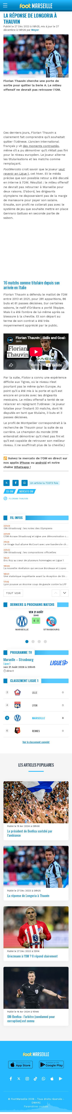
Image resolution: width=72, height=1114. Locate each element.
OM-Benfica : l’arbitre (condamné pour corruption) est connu (31, 1018)
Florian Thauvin (18, 498)
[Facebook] (15, 483)
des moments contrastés (41, 146)
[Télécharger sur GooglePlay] (51, 1068)
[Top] (61, 1105)
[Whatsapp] (25, 483)
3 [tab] (39, 641)
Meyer (35, 29)
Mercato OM (26, 491)
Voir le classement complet (36, 742)
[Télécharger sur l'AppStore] (20, 1068)
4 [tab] (45, 641)
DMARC (36, 1102)
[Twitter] (6, 483)
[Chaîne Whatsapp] (43, 1079)
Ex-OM (9, 491)
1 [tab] (26, 641)
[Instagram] (27, 1079)
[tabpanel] (36, 623)
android (40, 462)
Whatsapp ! (22, 467)
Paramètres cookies (36, 1106)
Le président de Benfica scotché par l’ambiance (29, 833)
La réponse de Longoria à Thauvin (28, 895)
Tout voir (13, 593)
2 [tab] (33, 641)
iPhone (25, 462)
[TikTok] (35, 1079)
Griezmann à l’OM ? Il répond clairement (32, 956)
